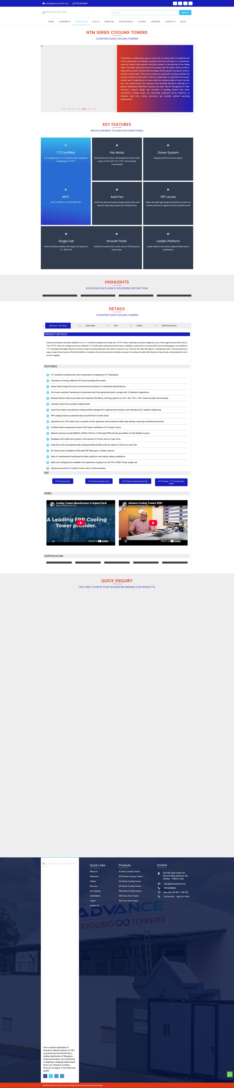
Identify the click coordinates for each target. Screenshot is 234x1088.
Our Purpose (95, 891)
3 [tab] (74, 109)
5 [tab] (84, 109)
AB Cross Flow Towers (128, 901)
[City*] (73, 665)
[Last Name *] (122, 604)
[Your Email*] (75, 624)
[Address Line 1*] (77, 645)
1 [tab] (63, 109)
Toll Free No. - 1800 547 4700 (176, 896)
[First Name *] (76, 604)
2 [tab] (69, 109)
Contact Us (94, 905)
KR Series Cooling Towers (130, 886)
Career (93, 901)
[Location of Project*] (79, 727)
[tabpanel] (79, 78)
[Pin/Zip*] (74, 676)
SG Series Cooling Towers (130, 881)
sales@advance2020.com (175, 884)
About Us (94, 871)
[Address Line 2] (77, 655)
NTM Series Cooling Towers (131, 876)
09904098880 (170, 888)
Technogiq (98, 1085)
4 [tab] (79, 109)
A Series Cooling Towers (129, 871)
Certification (95, 896)
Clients (93, 881)
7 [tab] (94, 109)
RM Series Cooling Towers (130, 891)
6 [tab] (89, 109)
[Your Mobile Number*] (79, 614)
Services (94, 886)
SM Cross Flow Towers (129, 896)
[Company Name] (77, 634)
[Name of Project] (77, 717)
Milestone (94, 876)
